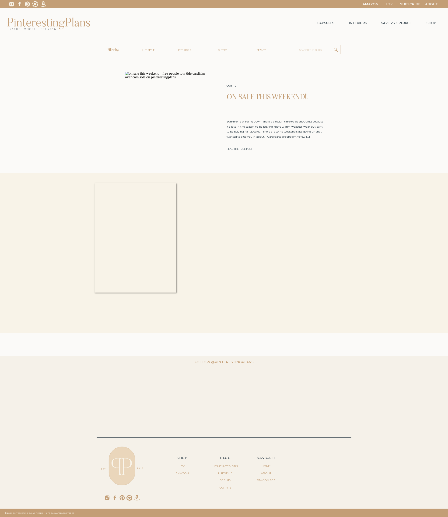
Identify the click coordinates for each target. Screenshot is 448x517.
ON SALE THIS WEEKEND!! (267, 96)
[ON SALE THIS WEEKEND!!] (167, 117)
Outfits (231, 85)
